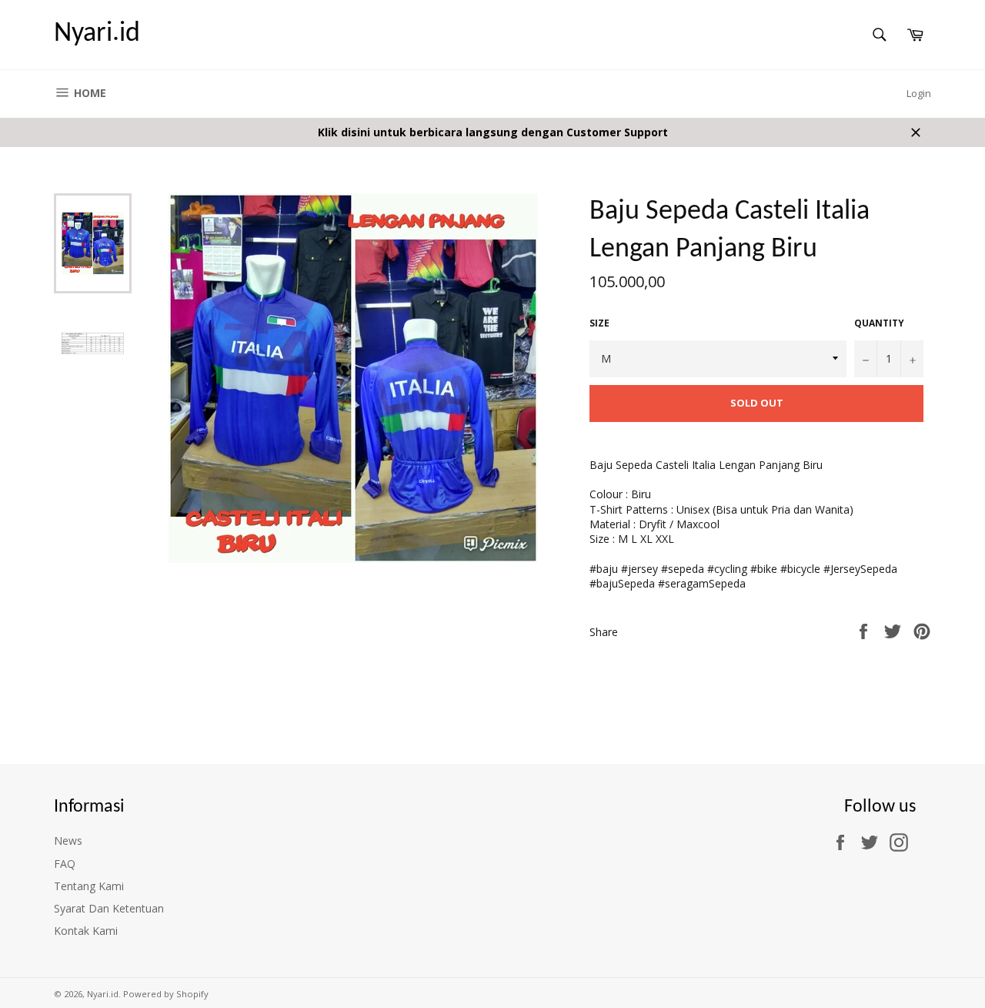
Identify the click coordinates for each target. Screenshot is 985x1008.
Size (599, 323)
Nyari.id (97, 34)
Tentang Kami (89, 886)
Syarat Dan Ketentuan (109, 908)
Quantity (879, 323)
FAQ (64, 863)
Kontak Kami (86, 930)
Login (919, 93)
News (68, 840)
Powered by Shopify (166, 994)
